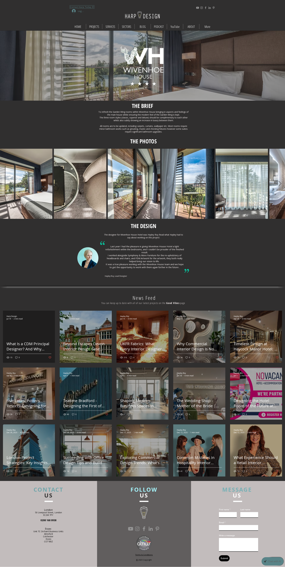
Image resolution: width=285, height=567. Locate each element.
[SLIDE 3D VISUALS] (142, 93)
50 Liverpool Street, (44, 512)
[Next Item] (280, 184)
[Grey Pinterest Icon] (213, 7)
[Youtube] (197, 7)
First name (224, 509)
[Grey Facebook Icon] (205, 7)
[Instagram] (201, 7)
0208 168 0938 (48, 520)
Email (222, 522)
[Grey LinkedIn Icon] (209, 7)
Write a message (227, 535)
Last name (245, 509)
